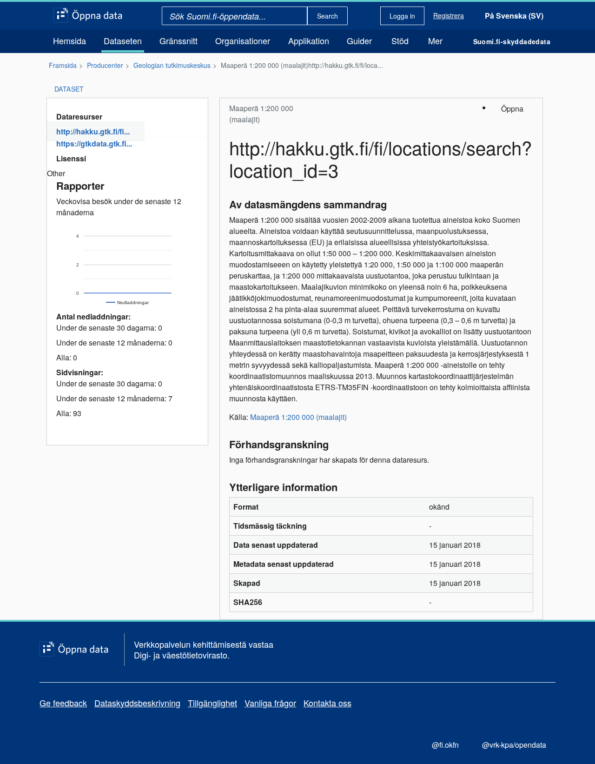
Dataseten (123, 40)
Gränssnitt (178, 40)
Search (327, 15)
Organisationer (242, 40)
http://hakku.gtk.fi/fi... (93, 131)
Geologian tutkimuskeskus (172, 65)
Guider (359, 40)
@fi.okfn (445, 744)
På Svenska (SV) (514, 15)
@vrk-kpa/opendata (514, 744)
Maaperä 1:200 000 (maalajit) (264, 65)
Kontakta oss (327, 703)
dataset (69, 89)
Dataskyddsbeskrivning (137, 703)
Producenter (105, 65)
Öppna (512, 108)
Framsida (63, 65)
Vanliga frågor (270, 703)
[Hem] (87, 16)
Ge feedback (63, 703)
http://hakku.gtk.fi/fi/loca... (345, 65)
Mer (435, 40)
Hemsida (69, 40)
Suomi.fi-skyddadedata (511, 41)
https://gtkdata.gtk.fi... (94, 143)
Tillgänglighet (212, 703)
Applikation (308, 40)
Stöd (400, 40)
